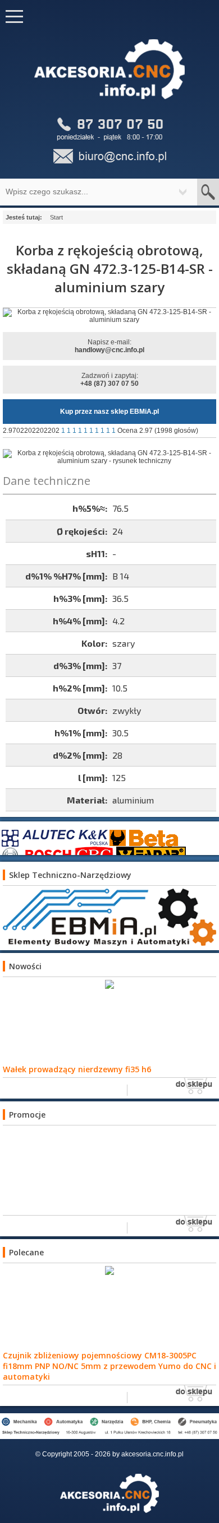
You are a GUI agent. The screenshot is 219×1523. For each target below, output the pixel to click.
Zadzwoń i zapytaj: (109, 379)
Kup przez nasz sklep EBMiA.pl (109, 411)
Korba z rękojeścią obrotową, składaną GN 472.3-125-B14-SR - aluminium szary (110, 268)
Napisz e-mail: (109, 346)
